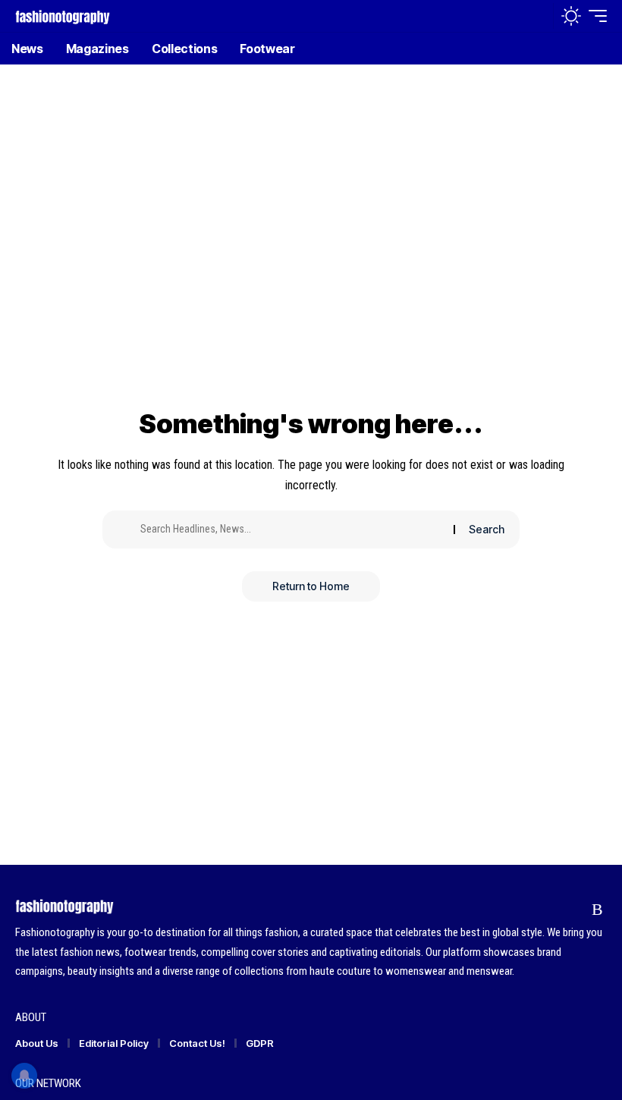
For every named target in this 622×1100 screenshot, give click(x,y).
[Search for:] (291, 529)
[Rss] (597, 909)
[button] (537, 16)
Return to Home (311, 586)
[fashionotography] (62, 15)
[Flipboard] (568, 909)
